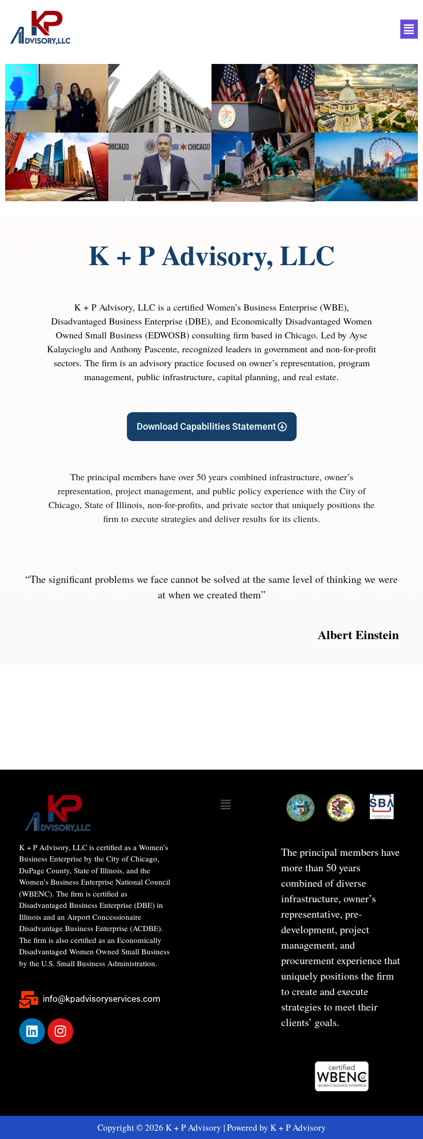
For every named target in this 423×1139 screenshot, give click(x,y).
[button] (409, 29)
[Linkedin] (32, 1031)
